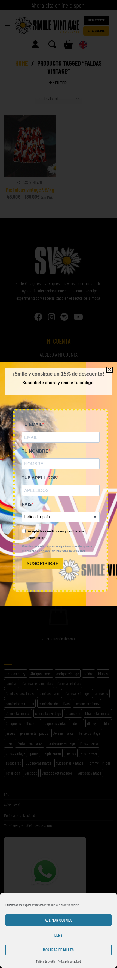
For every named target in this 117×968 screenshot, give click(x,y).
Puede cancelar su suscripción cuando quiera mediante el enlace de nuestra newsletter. (57, 548)
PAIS (27, 504)
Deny (58, 934)
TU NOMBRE (35, 451)
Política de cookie (45, 961)
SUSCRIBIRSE (43, 563)
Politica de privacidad (69, 961)
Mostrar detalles (58, 949)
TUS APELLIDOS (39, 477)
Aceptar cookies (59, 919)
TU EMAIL (32, 424)
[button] (109, 370)
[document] (58, 484)
